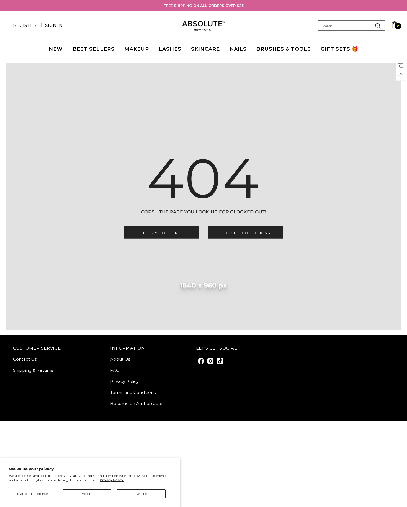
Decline (141, 493)
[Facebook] (200, 360)
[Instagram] (210, 360)
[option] (203, 5)
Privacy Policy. (112, 480)
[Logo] (203, 25)
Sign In (54, 25)
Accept (87, 493)
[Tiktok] (219, 360)
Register (25, 25)
